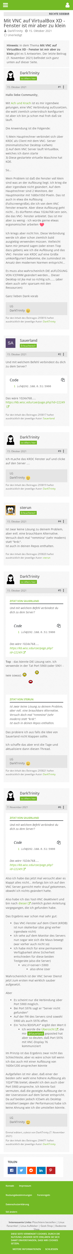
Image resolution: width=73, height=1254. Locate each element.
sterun (46, 557)
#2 (59, 354)
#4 (59, 521)
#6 (59, 807)
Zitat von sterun (21, 699)
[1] (10, 386)
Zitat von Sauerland (24, 601)
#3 (59, 451)
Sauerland (49, 418)
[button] (5, 5)
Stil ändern (11, 1211)
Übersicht (48, 1029)
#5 (59, 590)
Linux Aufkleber (29, 1226)
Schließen (51, 1249)
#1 (59, 87)
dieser (22, 903)
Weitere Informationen (27, 1249)
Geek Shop (47, 1226)
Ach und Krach (21, 103)
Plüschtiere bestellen (44, 1222)
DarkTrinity (15, 31)
